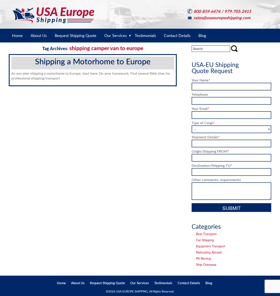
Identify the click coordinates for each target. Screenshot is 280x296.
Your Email (200, 108)
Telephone (200, 94)
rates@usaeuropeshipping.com (222, 17)
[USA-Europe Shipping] (53, 11)
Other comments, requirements (216, 180)
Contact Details (189, 283)
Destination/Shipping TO (212, 165)
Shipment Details (206, 137)
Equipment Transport (210, 246)
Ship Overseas (206, 264)
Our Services (139, 283)
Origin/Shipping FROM (210, 151)
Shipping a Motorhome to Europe (92, 61)
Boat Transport (206, 234)
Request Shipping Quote (107, 283)
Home (61, 283)
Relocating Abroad (209, 252)
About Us (78, 283)
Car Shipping (205, 240)
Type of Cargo (203, 123)
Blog (208, 283)
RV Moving (203, 258)
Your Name (201, 80)
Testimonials (163, 283)
